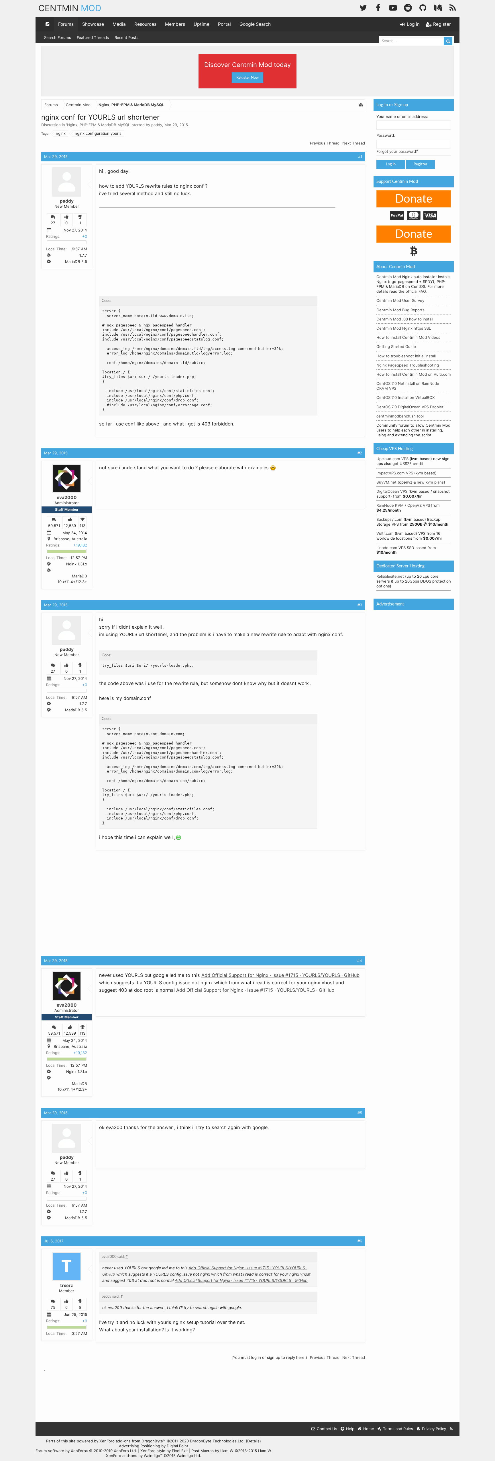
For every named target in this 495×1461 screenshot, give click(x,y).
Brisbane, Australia (70, 539)
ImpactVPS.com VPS (394, 473)
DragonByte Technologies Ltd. (217, 1441)
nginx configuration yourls (98, 133)
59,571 (54, 525)
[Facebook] (378, 7)
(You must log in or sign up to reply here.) (269, 1357)
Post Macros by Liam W (231, 1450)
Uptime (201, 24)
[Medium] (438, 7)
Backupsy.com (389, 519)
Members (175, 24)
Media (119, 24)
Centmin (69, 8)
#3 (360, 605)
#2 (360, 453)
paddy (156, 124)
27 (53, 223)
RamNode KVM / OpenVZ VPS (403, 505)
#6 (360, 1241)
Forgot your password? (397, 151)
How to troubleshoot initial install (406, 356)
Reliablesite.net (390, 576)
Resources (145, 24)
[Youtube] (393, 7)
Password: (385, 135)
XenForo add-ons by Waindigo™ (134, 1455)
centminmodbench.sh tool (400, 416)
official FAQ (416, 291)
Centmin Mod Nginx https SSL (403, 328)
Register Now (247, 78)
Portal (224, 24)
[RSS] (452, 7)
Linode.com (386, 547)
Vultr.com (385, 533)
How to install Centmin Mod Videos (408, 337)
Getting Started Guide (396, 346)
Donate (413, 199)
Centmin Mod (388, 276)
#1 (360, 156)
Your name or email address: (402, 116)
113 (82, 525)
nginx (61, 133)
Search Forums (57, 37)
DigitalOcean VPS (391, 491)
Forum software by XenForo (86, 1450)
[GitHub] (423, 7)
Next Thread (353, 143)
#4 (359, 960)
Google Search (255, 24)
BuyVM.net (386, 482)
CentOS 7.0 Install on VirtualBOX (405, 397)
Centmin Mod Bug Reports (400, 310)
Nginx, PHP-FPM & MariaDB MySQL (98, 124)
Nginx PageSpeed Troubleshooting (407, 365)
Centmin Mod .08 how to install (404, 319)
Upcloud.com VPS (392, 458)
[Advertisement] (142, 246)
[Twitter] (363, 7)
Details (253, 1441)
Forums (66, 24)
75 (53, 1307)
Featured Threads (93, 37)
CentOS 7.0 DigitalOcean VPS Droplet (409, 407)
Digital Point (177, 1446)
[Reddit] (408, 7)
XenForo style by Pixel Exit (164, 1450)
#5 (360, 1112)
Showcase (93, 24)
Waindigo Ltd (188, 1455)
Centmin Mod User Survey (400, 300)
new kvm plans (430, 482)
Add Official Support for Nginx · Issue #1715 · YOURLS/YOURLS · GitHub (280, 975)
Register (420, 164)
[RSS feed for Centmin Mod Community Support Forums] (451, 1429)
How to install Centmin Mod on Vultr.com (413, 374)
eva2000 (67, 497)
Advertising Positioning (139, 1446)
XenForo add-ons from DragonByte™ (132, 1441)
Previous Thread (324, 143)
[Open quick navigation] (47, 24)
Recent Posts (126, 37)
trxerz (66, 1285)
